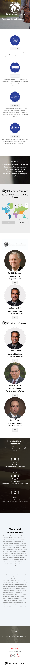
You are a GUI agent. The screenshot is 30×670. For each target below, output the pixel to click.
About (16, 648)
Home (12, 648)
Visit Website (15, 48)
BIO (15, 283)
